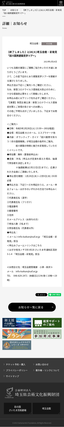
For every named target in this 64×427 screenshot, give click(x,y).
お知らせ (14, 10)
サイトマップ (12, 376)
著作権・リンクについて (47, 370)
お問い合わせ (42, 364)
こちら (38, 245)
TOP (4, 10)
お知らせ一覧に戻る (30, 307)
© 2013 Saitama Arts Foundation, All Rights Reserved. (32, 423)
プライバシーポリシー (17, 370)
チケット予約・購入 (15, 364)
